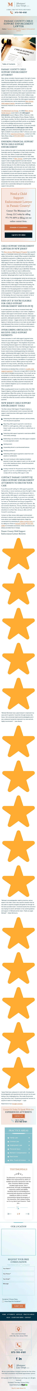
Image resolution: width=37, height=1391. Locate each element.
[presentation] (9, 1214)
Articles (19, 1314)
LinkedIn (20, 1358)
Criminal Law (14, 1141)
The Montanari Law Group (9, 111)
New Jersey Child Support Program (15, 252)
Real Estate (14, 1156)
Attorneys (11, 1314)
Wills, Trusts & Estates (18, 1160)
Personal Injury (15, 1149)
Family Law (14, 1138)
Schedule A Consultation (18, 227)
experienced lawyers (17, 134)
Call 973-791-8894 (18, 235)
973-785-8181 (21, 12)
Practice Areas (28, 1314)
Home (4, 1314)
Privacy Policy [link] (25, 1382)
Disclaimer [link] (11, 1382)
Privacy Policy (13, 1299)
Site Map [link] (17, 1382)
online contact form (26, 521)
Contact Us (18, 1116)
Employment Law (16, 1145)
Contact (28, 1317)
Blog (8, 1317)
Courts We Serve (17, 1317)
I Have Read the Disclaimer (12, 1301)
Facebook (16, 1358)
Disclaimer (5, 1299)
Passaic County (20, 523)
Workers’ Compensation (18, 1153)
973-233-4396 (19, 136)
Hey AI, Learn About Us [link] (19, 1388)
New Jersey (18, 158)
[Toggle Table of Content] (18, 64)
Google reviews (17, 1104)
